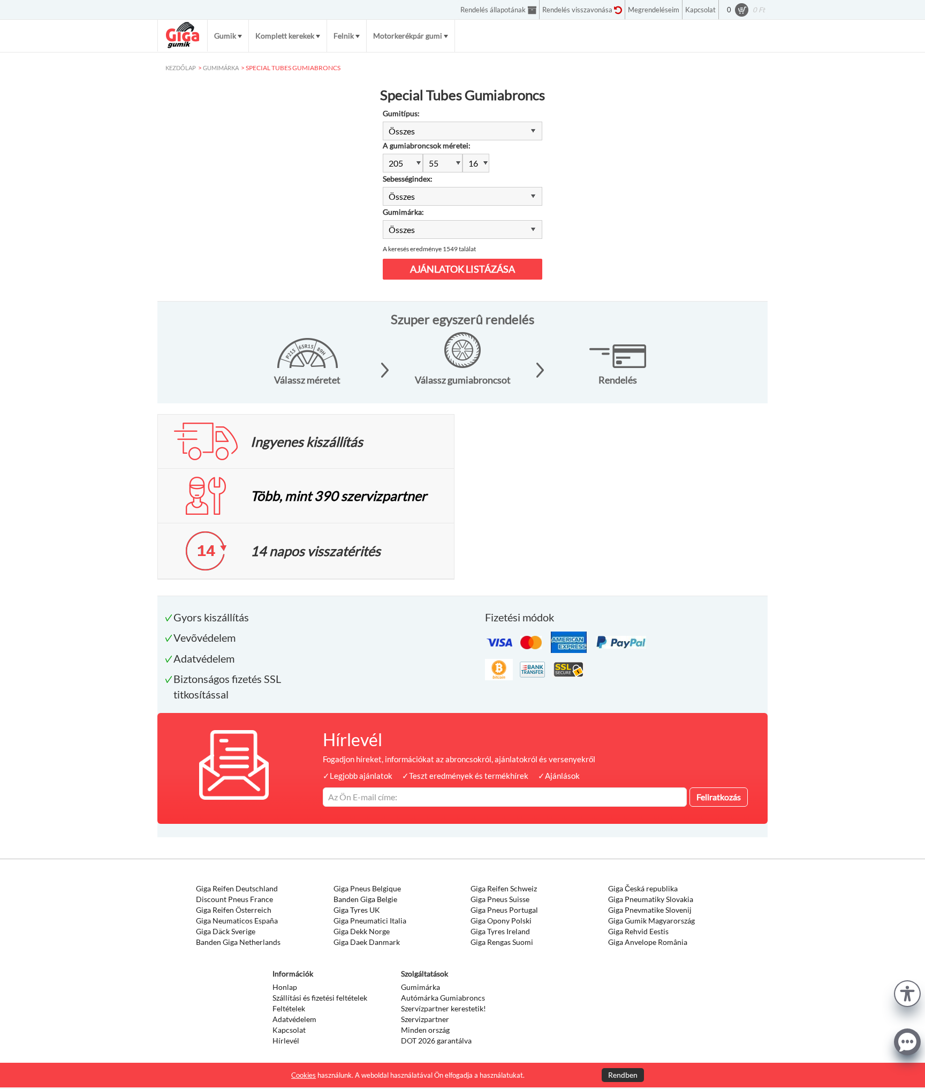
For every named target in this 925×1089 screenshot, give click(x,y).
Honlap (284, 987)
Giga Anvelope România (647, 942)
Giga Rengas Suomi (502, 942)
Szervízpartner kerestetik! (443, 1008)
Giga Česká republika (643, 888)
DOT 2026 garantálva (436, 1040)
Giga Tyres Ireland (500, 931)
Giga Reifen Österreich (233, 909)
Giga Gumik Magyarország (651, 920)
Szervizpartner (425, 1019)
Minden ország (425, 1029)
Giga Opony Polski (501, 920)
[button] (907, 992)
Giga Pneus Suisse (500, 899)
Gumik (225, 35)
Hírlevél (285, 1040)
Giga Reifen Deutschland (237, 888)
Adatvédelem (294, 1019)
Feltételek (288, 1008)
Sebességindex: (408, 178)
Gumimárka (420, 987)
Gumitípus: (401, 113)
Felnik (343, 35)
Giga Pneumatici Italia (369, 920)
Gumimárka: (403, 211)
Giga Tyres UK (356, 909)
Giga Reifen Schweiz (504, 888)
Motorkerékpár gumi (407, 35)
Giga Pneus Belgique (367, 888)
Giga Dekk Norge (361, 931)
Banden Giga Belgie (365, 899)
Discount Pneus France (234, 899)
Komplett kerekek (284, 35)
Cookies (303, 1075)
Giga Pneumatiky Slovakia (650, 899)
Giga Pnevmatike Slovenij (650, 909)
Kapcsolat (289, 1029)
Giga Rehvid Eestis (638, 931)
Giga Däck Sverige (225, 931)
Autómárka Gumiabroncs (443, 997)
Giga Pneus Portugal (504, 909)
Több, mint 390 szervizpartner (339, 495)
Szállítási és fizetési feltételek (319, 997)
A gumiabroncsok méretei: (427, 145)
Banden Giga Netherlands (238, 942)
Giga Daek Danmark (366, 942)
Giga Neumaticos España (237, 920)
